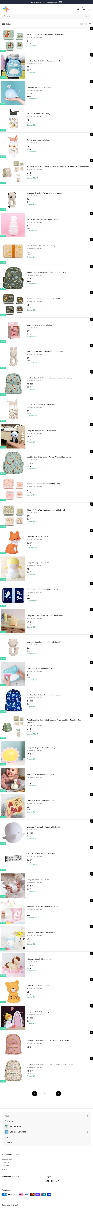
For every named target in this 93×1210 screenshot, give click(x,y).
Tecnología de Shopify (10, 1205)
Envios (4, 1169)
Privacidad (6, 1162)
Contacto (5, 1165)
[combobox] (46, 16)
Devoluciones (7, 1159)
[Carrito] (83, 8)
